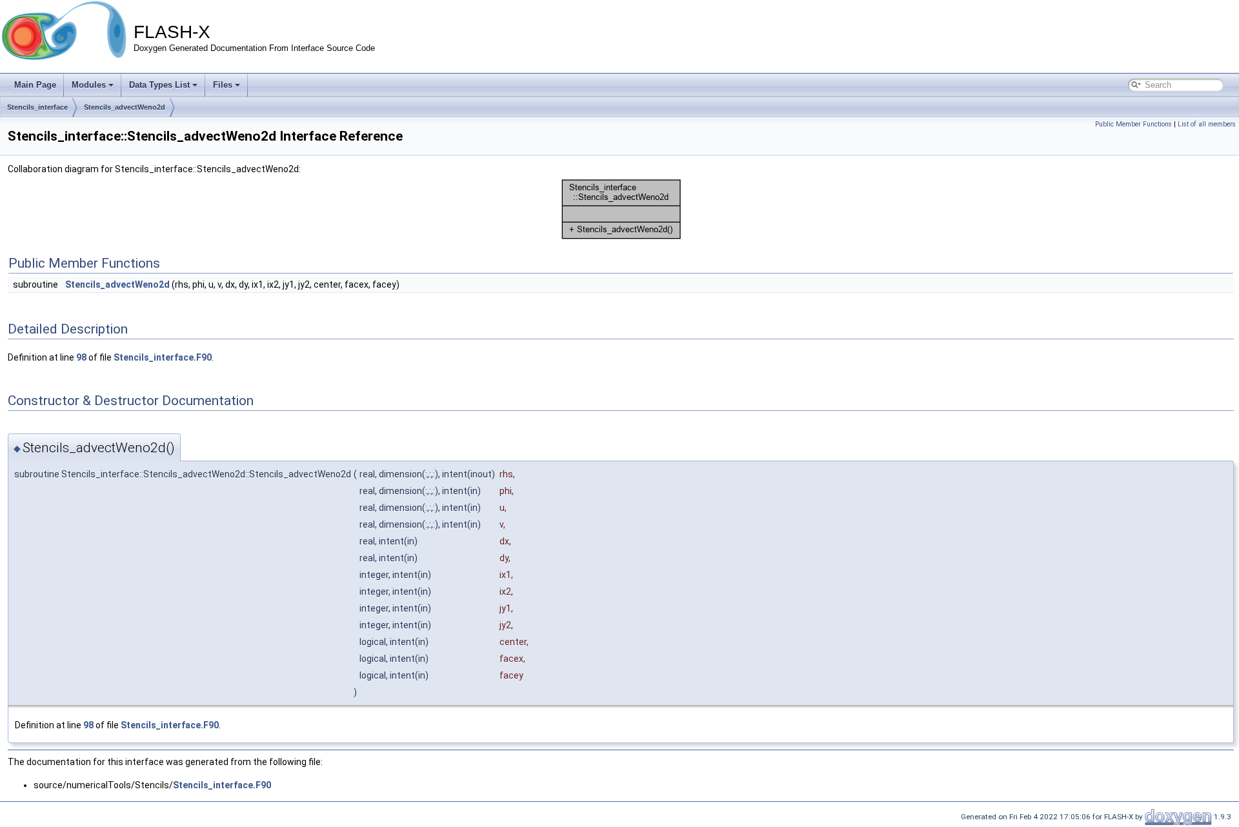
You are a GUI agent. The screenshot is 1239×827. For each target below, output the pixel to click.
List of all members (1207, 124)
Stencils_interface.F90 (163, 357)
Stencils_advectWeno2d (124, 107)
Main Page (35, 85)
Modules (89, 85)
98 (81, 357)
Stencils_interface (37, 107)
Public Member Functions (1133, 124)
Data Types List (159, 85)
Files (222, 85)
